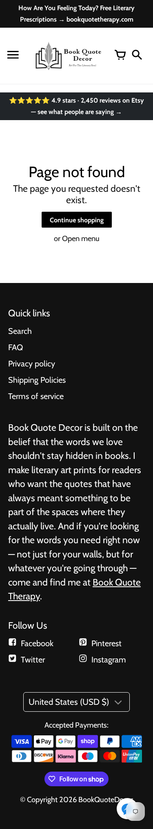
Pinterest (106, 643)
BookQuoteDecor (105, 799)
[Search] (137, 56)
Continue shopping (77, 220)
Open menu (81, 238)
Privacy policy (31, 363)
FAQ (15, 347)
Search (20, 331)
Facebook (37, 643)
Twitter (33, 660)
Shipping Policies (37, 380)
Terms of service (36, 396)
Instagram (108, 660)
